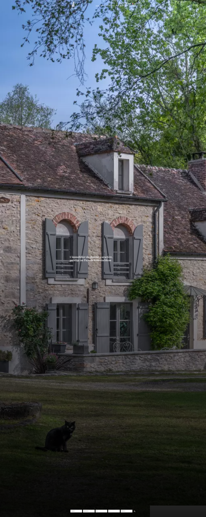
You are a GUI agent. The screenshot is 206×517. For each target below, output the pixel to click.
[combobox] (76, 511)
